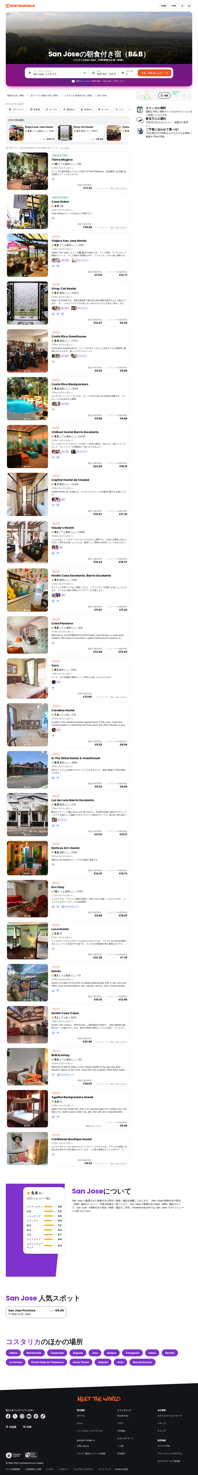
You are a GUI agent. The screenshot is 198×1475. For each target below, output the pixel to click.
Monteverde (34, 1352)
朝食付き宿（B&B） (61, 155)
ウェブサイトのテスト (83, 1469)
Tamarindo (57, 1352)
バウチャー (64, 1469)
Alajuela (78, 1352)
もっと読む (65, 148)
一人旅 (120, 1446)
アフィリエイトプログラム (170, 1453)
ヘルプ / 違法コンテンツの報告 (91, 1453)
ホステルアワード (125, 1438)
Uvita (120, 1362)
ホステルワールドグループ (170, 1415)
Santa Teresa (81, 1362)
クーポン (50, 1469)
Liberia (13, 1352)
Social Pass (122, 1415)
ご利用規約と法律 (33, 1469)
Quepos (111, 1352)
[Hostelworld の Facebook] (8, 1416)
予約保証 (121, 1430)
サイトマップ (104, 1469)
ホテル (80, 1423)
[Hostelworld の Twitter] (15, 1416)
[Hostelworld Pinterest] (36, 1416)
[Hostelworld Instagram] (22, 1416)
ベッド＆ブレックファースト (90, 1430)
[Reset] (84, 72)
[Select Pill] (182, 6)
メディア (162, 1423)
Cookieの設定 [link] (121, 1469)
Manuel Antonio (142, 1362)
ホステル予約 (164, 1446)
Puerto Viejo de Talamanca (47, 1362)
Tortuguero (132, 1352)
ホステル (56, 236)
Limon (152, 1352)
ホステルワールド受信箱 (169, 1461)
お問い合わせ (83, 1446)
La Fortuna (15, 1362)
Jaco (95, 1352)
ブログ (120, 1423)
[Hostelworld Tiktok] (43, 1416)
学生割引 (121, 1453)
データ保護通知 (13, 1469)
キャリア (162, 1430)
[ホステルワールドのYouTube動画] (29, 1416)
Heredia (170, 1352)
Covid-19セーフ (71, 907)
